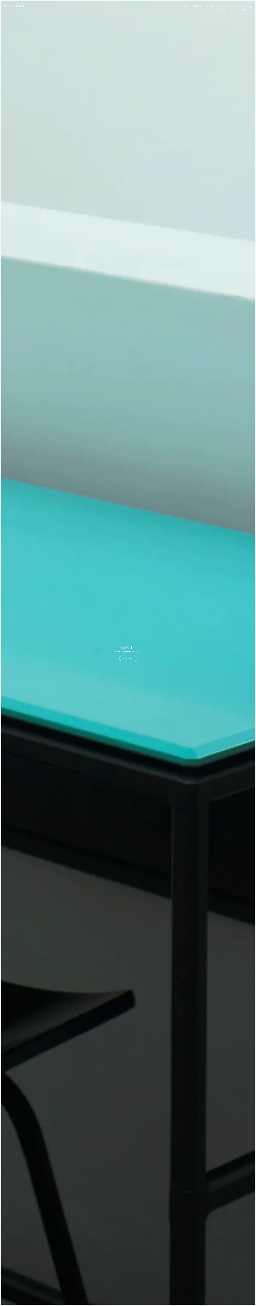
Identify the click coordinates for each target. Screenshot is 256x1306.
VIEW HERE (128, 658)
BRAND (210, 6)
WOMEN (196, 6)
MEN (184, 6)
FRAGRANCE (227, 6)
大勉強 (242, 6)
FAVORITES (221, 10)
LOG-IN (233, 10)
